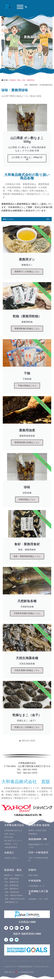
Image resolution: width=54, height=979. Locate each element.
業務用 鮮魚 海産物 (38, 825)
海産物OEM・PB (37, 839)
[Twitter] (11, 928)
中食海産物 (34, 880)
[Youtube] (22, 928)
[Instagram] (27, 928)
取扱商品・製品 (13, 869)
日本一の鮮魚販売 (38, 852)
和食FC (32, 869)
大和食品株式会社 (14, 825)
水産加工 (9, 852)
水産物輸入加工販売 (38, 892)
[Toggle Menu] (20, 7)
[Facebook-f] (6, 928)
